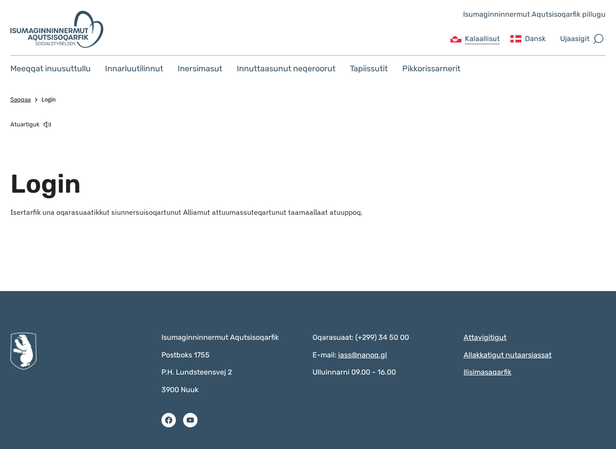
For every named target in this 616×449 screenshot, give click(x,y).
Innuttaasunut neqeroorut (286, 69)
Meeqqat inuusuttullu (50, 69)
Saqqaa (20, 99)
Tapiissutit (369, 69)
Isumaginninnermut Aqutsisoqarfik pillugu (534, 14)
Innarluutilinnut (134, 69)
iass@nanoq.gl (362, 355)
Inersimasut (200, 69)
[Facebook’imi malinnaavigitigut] (168, 420)
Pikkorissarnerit (431, 69)
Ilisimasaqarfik (487, 372)
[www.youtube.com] (190, 420)
